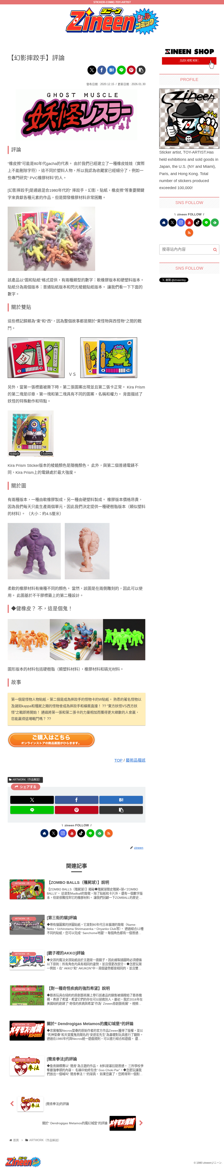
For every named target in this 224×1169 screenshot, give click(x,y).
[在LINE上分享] (121, 70)
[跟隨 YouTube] (72, 833)
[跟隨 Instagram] (63, 833)
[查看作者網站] (44, 833)
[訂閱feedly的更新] (99, 833)
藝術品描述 (135, 760)
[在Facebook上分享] (101, 70)
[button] (141, 70)
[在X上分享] (92, 70)
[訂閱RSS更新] (109, 833)
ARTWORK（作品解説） (27, 779)
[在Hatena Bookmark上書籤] (111, 70)
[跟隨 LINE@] (90, 833)
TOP (118, 760)
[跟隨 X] (54, 833)
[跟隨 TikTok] (81, 833)
